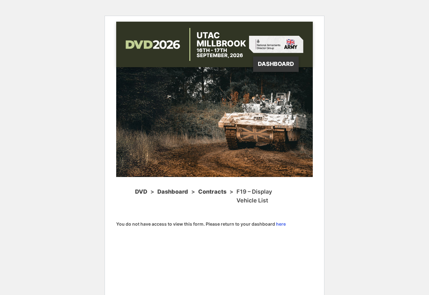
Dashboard (276, 64)
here (281, 224)
